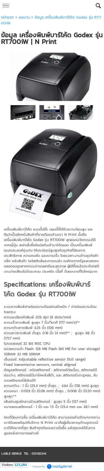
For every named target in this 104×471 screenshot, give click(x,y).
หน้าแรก (7, 17)
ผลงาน (24, 17)
